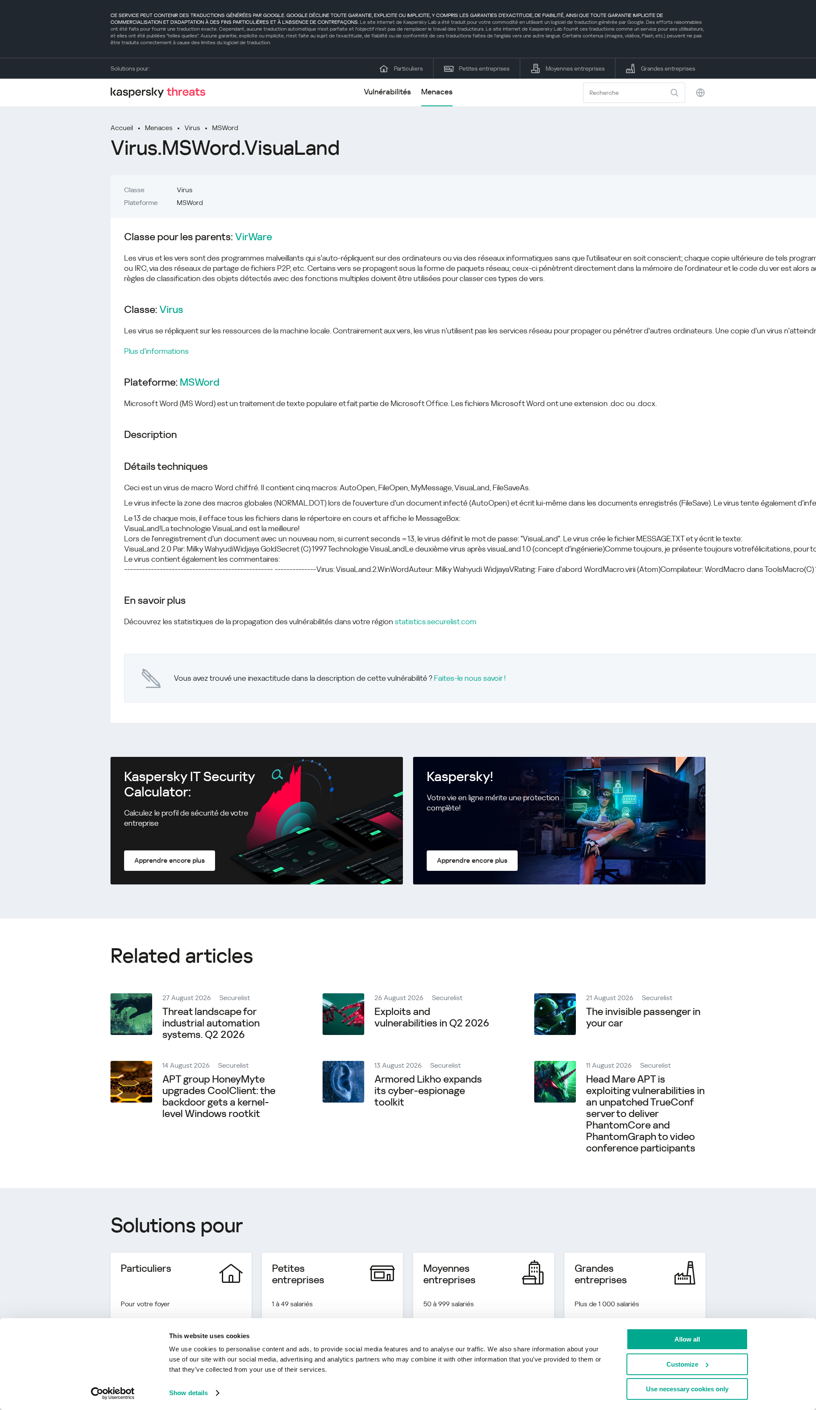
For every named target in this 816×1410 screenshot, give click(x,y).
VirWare (253, 237)
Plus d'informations (156, 351)
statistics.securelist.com (435, 621)
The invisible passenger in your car (643, 1017)
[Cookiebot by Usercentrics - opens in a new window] (113, 1393)
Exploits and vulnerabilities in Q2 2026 (431, 1017)
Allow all (687, 1339)
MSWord (225, 128)
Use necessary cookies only (687, 1389)
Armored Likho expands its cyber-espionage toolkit (428, 1090)
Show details (188, 1392)
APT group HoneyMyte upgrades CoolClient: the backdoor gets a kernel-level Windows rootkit (218, 1096)
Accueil (121, 128)
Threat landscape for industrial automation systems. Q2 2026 (211, 1023)
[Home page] (161, 92)
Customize (682, 1364)
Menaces (437, 91)
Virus (192, 128)
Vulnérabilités (387, 91)
